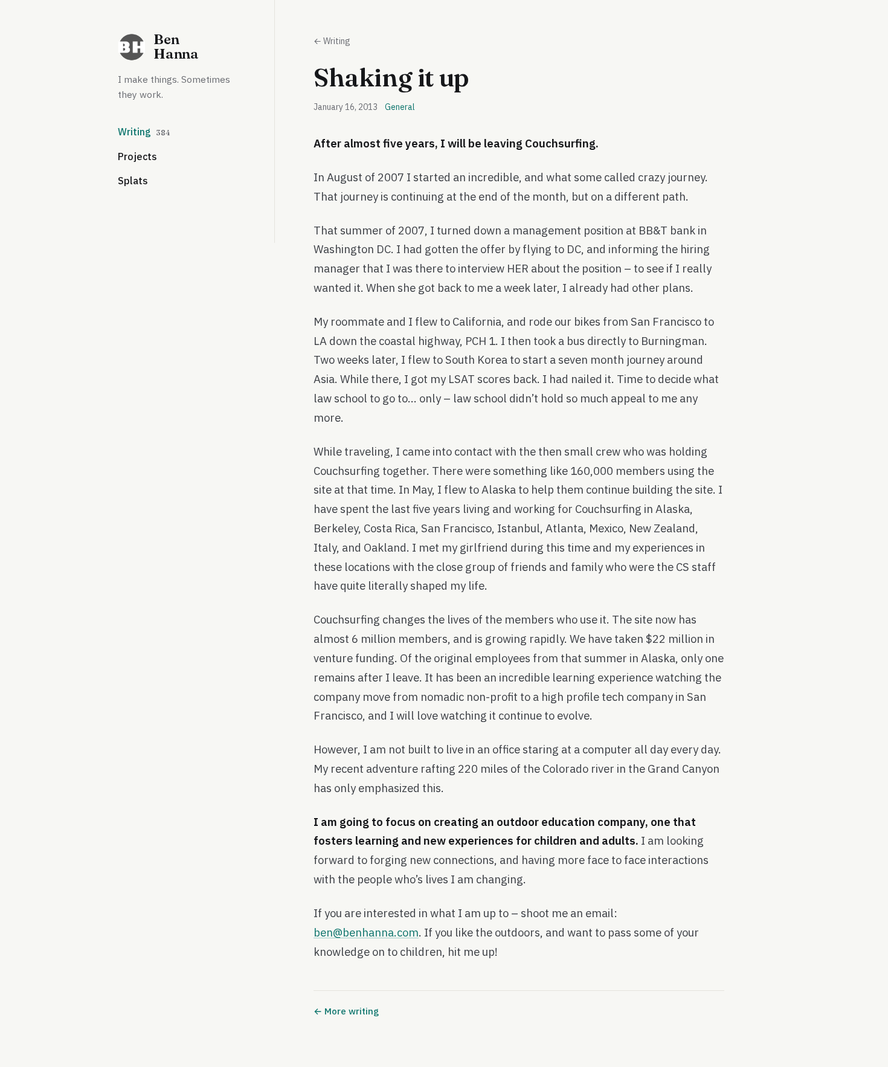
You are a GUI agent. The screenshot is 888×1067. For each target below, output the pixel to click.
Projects (137, 156)
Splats (133, 181)
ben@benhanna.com (366, 932)
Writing (144, 132)
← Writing (332, 41)
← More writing (346, 1011)
